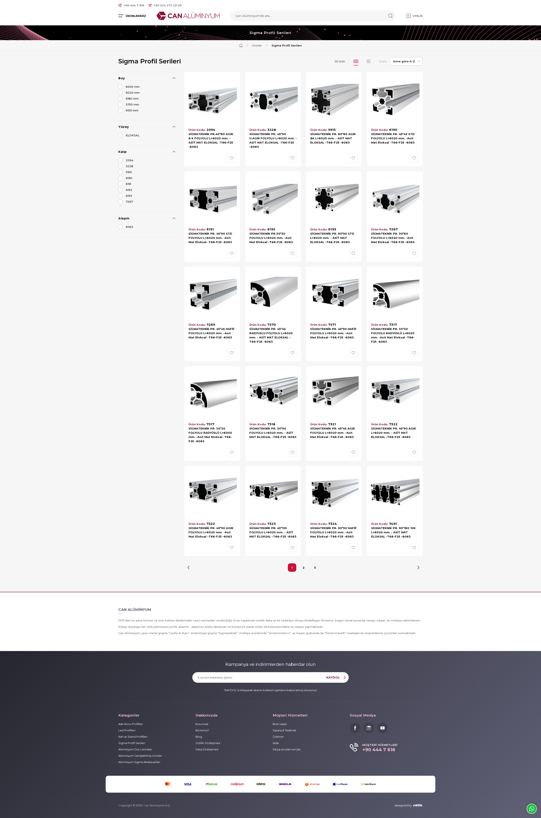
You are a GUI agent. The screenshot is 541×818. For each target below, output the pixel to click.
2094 (129, 160)
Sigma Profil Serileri (270, 33)
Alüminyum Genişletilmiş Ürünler (140, 755)
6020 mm (133, 92)
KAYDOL (333, 677)
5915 (129, 172)
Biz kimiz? (202, 730)
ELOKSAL (132, 135)
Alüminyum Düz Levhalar (135, 749)
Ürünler (257, 45)
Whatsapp (532, 809)
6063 (129, 226)
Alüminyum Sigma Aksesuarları (139, 762)
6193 (129, 195)
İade (276, 743)
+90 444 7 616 (134, 5)
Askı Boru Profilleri (130, 724)
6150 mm (132, 110)
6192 (129, 190)
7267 (129, 201)
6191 (128, 184)
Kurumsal (201, 724)
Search (390, 16)
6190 (129, 178)
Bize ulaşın (280, 724)
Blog (198, 736)
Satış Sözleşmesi (206, 749)
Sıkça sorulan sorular (287, 749)
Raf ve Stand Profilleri (133, 736)
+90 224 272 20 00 (168, 5)
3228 (129, 166)
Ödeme (278, 736)
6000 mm (133, 86)
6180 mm (132, 98)
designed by (403, 805)
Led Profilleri (126, 730)
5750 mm (132, 104)
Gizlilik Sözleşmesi (207, 743)
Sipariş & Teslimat (284, 730)
